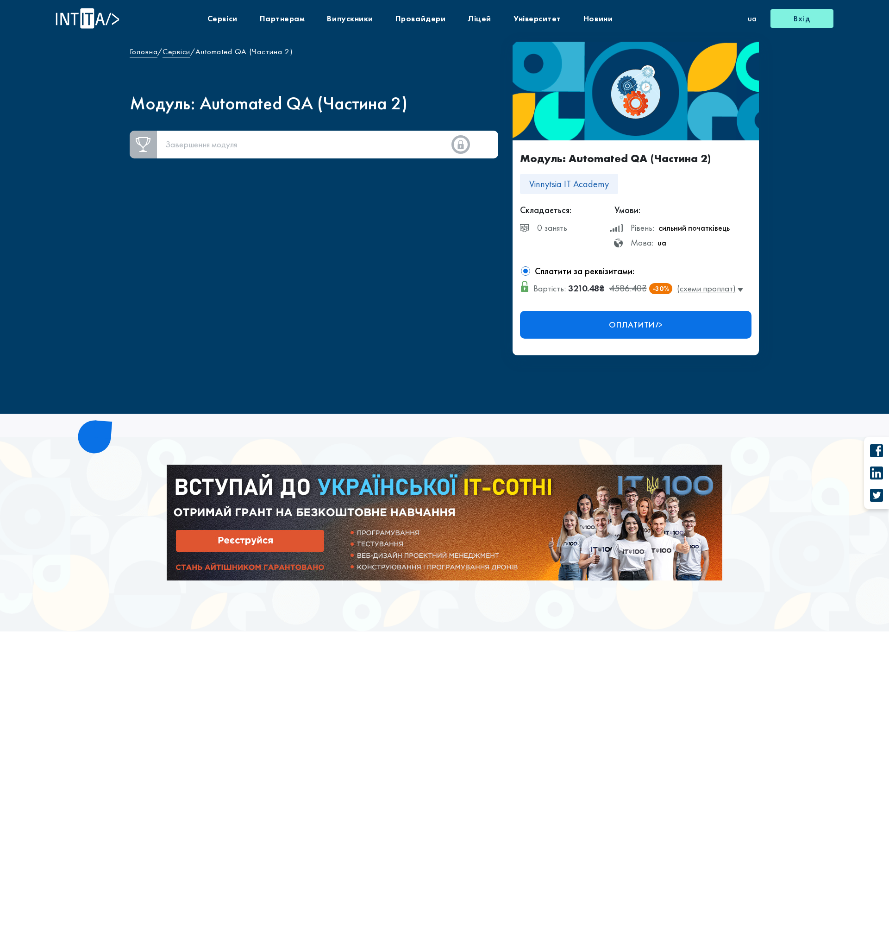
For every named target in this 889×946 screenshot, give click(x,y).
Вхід (802, 18)
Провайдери (420, 18)
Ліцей (479, 18)
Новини (598, 18)
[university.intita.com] (444, 521)
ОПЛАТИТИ (631, 324)
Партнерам (282, 18)
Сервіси (222, 18)
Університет (537, 18)
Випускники (350, 18)
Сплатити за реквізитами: (584, 271)
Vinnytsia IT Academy (569, 184)
